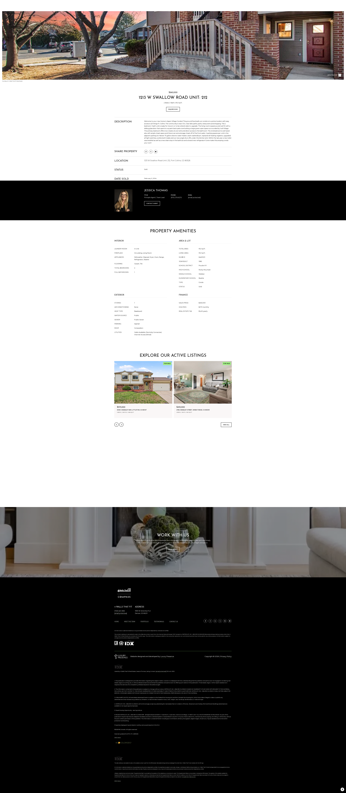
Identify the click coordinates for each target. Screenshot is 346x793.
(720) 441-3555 (119, 611)
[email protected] (161, 671)
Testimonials (159, 621)
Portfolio (145, 621)
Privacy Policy (226, 656)
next (14, 75)
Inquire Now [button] (173, 109)
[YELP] (220, 621)
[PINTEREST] (230, 621)
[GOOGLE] (225, 621)
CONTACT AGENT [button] (152, 203)
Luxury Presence (167, 656)
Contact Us (173, 621)
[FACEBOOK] (205, 621)
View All (226, 425)
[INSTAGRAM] (210, 621)
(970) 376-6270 (176, 197)
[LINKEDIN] (215, 621)
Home (116, 621)
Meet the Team (129, 621)
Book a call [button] (173, 549)
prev (9, 75)
